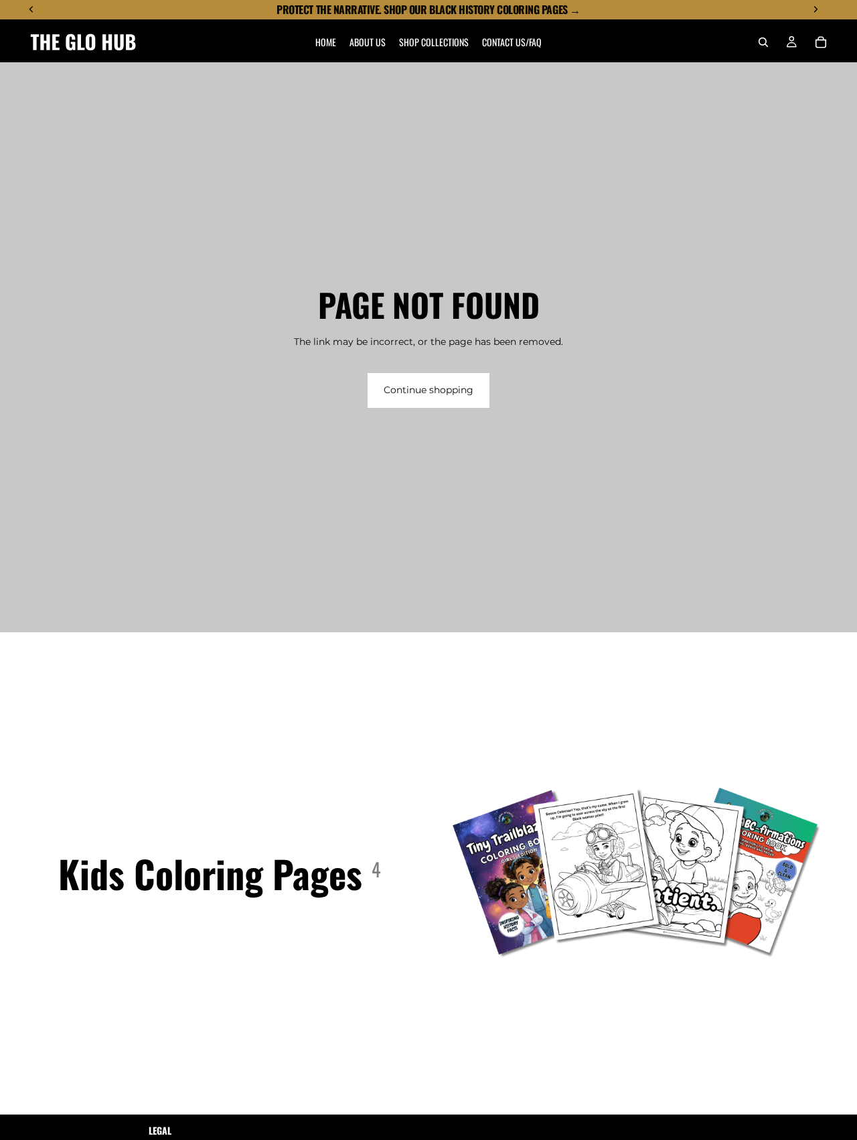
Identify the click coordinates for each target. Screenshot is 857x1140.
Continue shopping (428, 390)
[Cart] (821, 42)
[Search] (763, 42)
